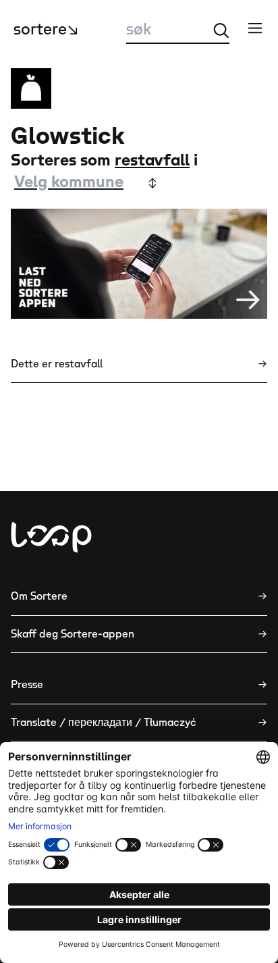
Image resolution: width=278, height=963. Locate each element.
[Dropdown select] (84, 183)
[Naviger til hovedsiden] (51, 537)
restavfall (152, 161)
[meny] (255, 28)
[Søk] (221, 30)
